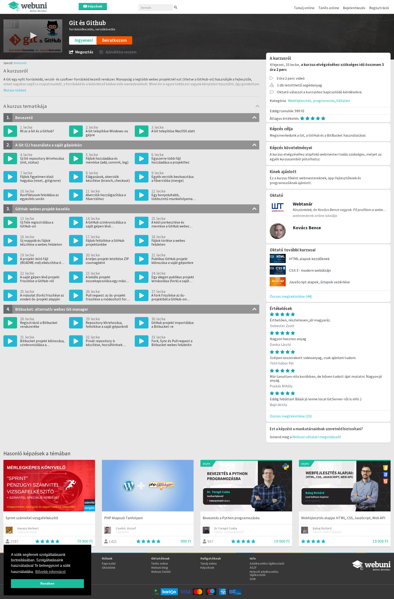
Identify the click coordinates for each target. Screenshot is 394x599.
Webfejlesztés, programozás (311, 100)
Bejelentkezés (354, 7)
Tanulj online (304, 7)
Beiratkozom (114, 40)
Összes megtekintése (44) (291, 296)
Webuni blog (159, 567)
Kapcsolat (109, 563)
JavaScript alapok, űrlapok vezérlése (319, 281)
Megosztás (84, 52)
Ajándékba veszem (121, 52)
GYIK (253, 579)
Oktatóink (108, 567)
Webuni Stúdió (161, 572)
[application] (32, 35)
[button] (33, 36)
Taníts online (328, 7)
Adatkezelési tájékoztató (267, 563)
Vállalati (343, 100)
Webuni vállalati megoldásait (316, 436)
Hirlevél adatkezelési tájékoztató (264, 573)
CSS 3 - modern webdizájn (310, 270)
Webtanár (20, 63)
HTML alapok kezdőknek (309, 258)
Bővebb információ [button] (50, 572)
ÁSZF (253, 567)
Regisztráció (379, 7)
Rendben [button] (47, 583)
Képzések (94, 6)
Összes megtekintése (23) (291, 416)
